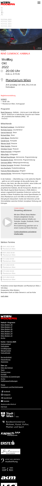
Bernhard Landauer (7, 127)
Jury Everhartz (6, 168)
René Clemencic (6, 112)
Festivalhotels (5, 353)
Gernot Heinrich (6, 132)
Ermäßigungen (6, 348)
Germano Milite (6, 162)
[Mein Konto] (2, 15)
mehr (21, 248)
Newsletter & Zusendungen (10, 376)
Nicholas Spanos (6, 130)
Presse (3, 385)
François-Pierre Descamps (10, 171)
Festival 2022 (6, 26)
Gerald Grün (5, 141)
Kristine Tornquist (7, 165)
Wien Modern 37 (6, 327)
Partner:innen (5, 372)
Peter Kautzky (5, 146)
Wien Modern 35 (6, 331)
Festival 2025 (6, 19)
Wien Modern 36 (6, 329)
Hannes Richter (6, 173)
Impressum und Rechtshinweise (12, 387)
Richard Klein (5, 135)
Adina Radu (5, 154)
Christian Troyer (6, 149)
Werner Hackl (5, 143)
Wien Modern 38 (6, 325)
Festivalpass (5, 346)
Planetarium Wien (18, 80)
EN (2, 10)
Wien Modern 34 (6, 333)
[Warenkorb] (3, 17)
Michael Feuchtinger (8, 157)
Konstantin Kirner (7, 160)
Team (3, 370)
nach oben (4, 296)
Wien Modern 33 (6, 336)
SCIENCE (4, 99)
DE (2, 8)
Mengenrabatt (6, 351)
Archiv (3, 338)
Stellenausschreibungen (9, 381)
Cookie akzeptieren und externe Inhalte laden (25, 233)
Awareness (4, 362)
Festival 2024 (6, 22)
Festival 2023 (6, 24)
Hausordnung (5, 359)
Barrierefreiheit (6, 357)
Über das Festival (7, 368)
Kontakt (3, 374)
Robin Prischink (6, 151)
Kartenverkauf (6, 344)
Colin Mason (5, 138)
